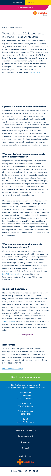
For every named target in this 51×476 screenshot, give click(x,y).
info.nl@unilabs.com (25, 422)
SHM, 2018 (35, 72)
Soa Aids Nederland (10, 274)
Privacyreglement (25, 436)
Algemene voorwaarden (26, 430)
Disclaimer (25, 442)
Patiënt (31, 2)
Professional (17, 2)
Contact (25, 448)
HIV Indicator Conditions (12, 369)
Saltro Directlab (8, 321)
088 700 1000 (25, 414)
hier (20, 377)
